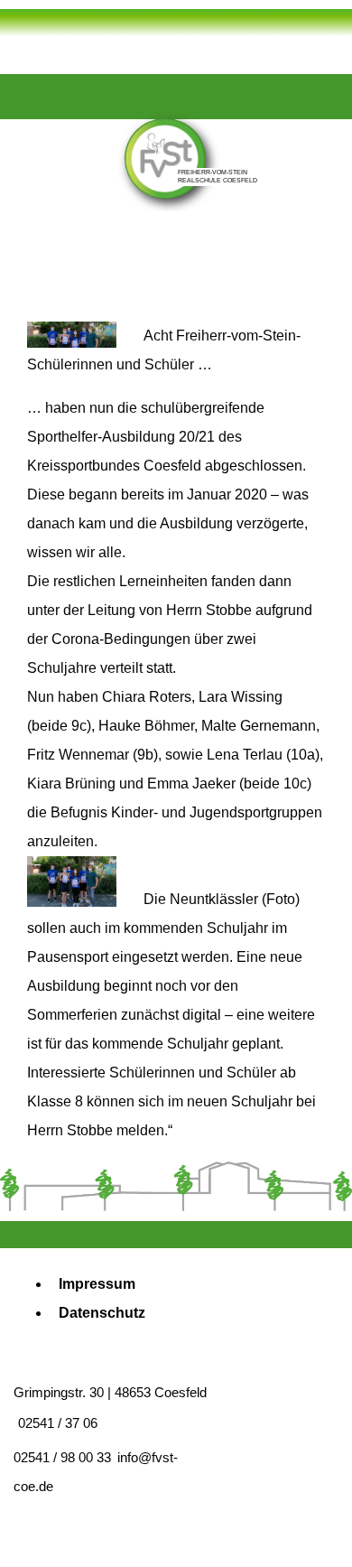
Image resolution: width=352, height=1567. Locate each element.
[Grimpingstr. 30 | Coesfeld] (88, 184)
